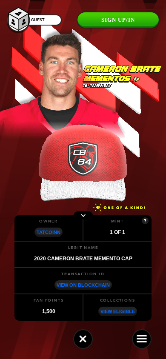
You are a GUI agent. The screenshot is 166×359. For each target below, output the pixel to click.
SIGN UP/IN (118, 20)
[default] (83, 339)
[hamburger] (142, 339)
